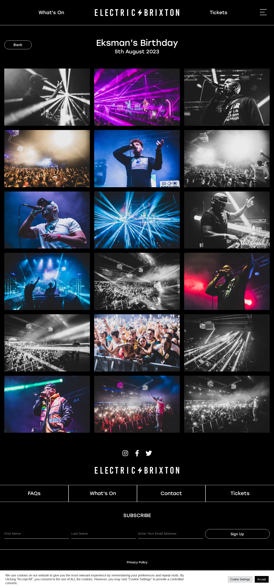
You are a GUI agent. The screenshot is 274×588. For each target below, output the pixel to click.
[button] (125, 453)
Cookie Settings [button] (240, 579)
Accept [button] (261, 579)
